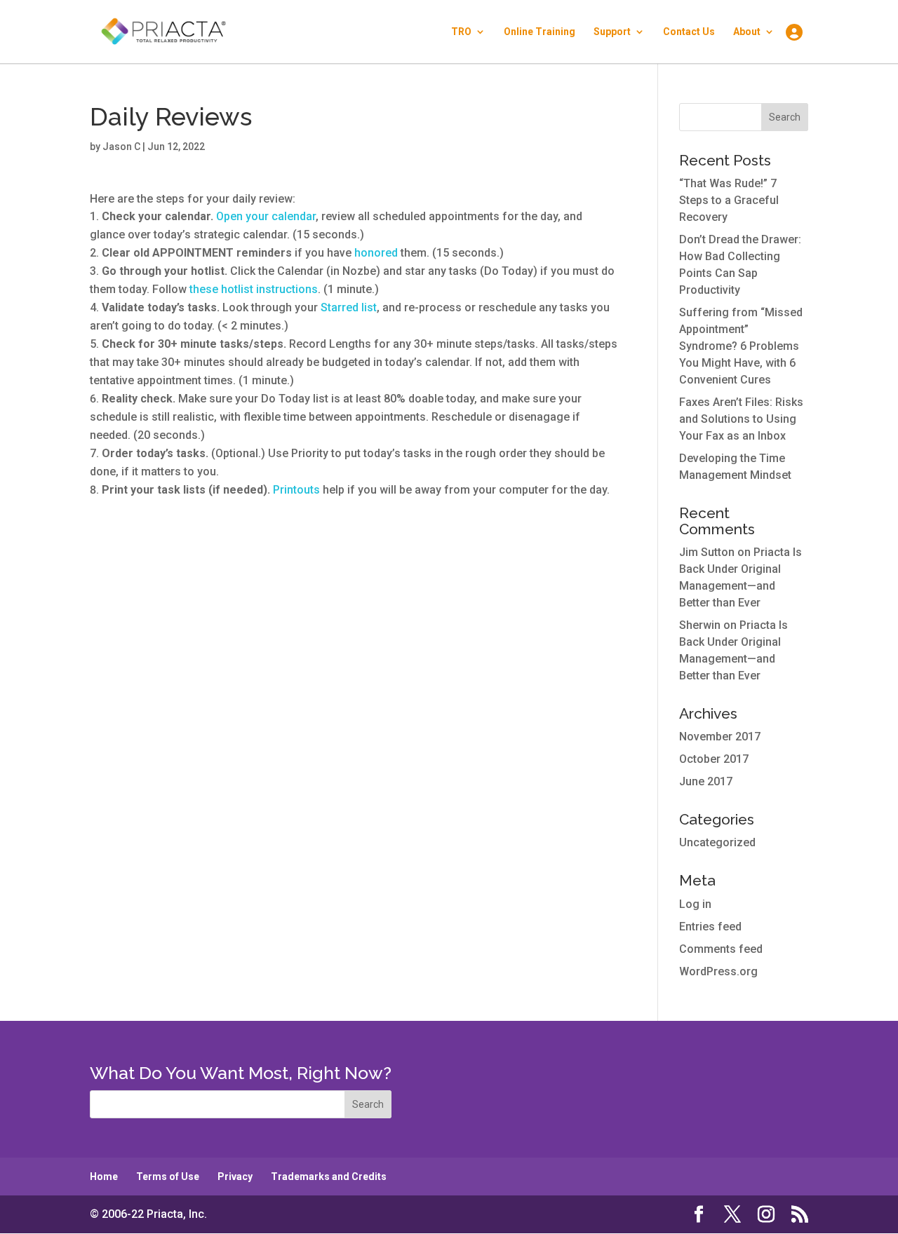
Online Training (539, 32)
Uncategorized (717, 842)
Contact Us (689, 32)
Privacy (235, 1176)
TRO (461, 32)
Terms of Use (167, 1176)
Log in (695, 904)
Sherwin (700, 625)
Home (104, 1176)
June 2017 (705, 781)
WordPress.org (718, 971)
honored (376, 252)
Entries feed (710, 926)
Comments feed (721, 949)
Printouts (296, 489)
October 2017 (714, 759)
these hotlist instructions (253, 289)
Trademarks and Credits (329, 1176)
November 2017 (719, 736)
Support (612, 32)
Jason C (121, 146)
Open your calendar (266, 216)
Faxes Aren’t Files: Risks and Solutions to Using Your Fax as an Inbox (741, 418)
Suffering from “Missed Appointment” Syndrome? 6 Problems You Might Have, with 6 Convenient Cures (741, 346)
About (746, 32)
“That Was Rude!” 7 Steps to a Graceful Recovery (729, 200)
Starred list (349, 307)
